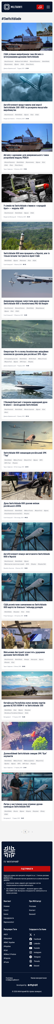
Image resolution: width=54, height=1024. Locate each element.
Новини (6, 906)
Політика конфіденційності (12, 979)
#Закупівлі (16, 612)
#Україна (30, 361)
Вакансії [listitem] (32, 914)
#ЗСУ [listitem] (6, 934)
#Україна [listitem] (7, 946)
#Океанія (6, 662)
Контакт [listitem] (32, 910)
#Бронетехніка (8, 64)
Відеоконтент (9, 922)
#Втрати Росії (8, 361)
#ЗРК (41, 460)
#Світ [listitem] (6, 950)
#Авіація (26, 659)
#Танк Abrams (30, 64)
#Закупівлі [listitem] (8, 938)
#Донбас (6, 763)
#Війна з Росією (42, 358)
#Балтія (16, 811)
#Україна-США (42, 564)
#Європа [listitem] (7, 958)
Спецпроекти (9, 918)
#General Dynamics (35, 61)
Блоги (6, 914)
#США (22, 64)
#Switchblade (45, 61)
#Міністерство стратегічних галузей (14, 564)
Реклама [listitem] (32, 906)
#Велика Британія (29, 409)
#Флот (6, 412)
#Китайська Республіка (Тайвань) (13, 713)
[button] (47, 7)
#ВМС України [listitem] (9, 942)
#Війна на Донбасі (29, 760)
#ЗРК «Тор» (7, 463)
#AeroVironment (8, 61)
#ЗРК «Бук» (23, 361)
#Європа (28, 811)
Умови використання (39, 978)
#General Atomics (20, 308)
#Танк (11, 165)
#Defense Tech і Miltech (21, 61)
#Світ (32, 114)
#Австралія (34, 659)
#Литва (42, 811)
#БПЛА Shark (32, 358)
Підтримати (27, 868)
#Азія (15, 710)
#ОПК (27, 564)
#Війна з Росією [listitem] (10, 954)
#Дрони (16, 64)
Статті (6, 910)
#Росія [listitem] (6, 962)
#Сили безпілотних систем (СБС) (13, 513)
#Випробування (40, 308)
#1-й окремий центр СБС (11, 358)
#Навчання (23, 260)
